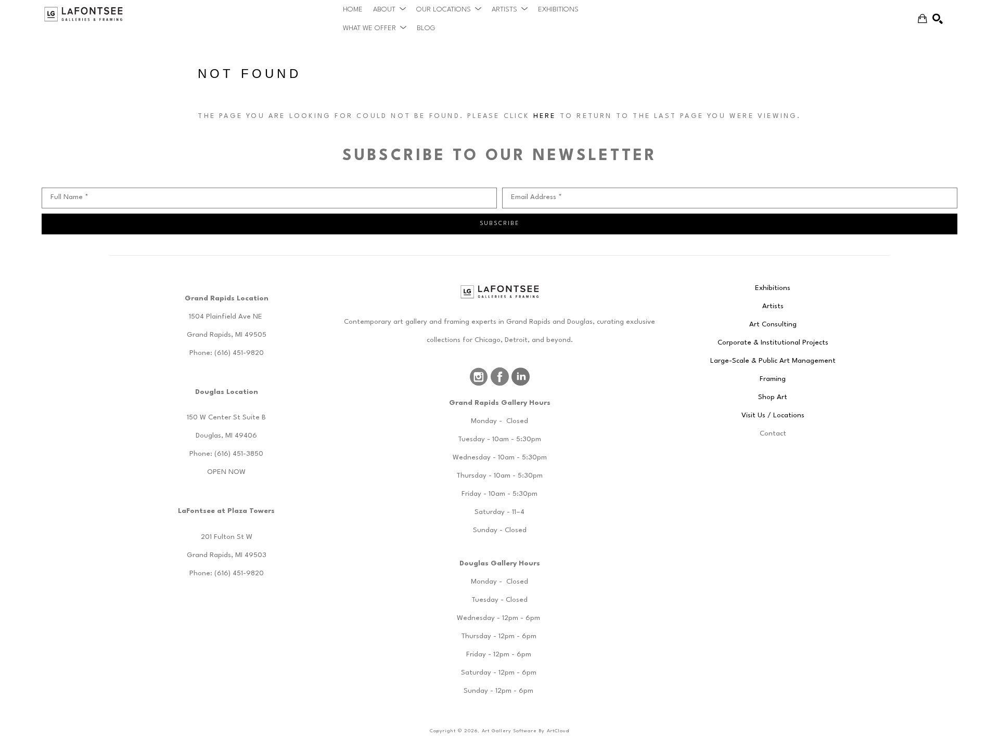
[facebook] (499, 377)
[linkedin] (520, 377)
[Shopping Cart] (922, 19)
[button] (389, 9)
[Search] (937, 19)
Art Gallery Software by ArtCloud (525, 731)
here (544, 116)
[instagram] (478, 377)
